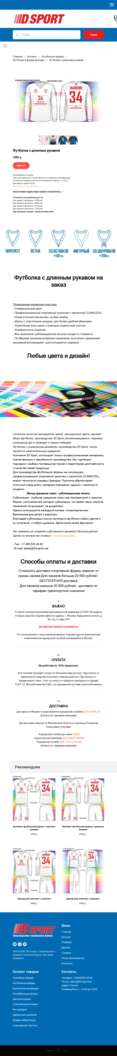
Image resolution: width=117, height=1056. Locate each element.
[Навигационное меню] (112, 4)
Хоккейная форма (23, 977)
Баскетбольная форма (25, 988)
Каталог (32, 56)
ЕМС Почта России (71, 741)
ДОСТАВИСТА (92, 711)
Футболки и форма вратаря (28, 60)
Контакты (67, 963)
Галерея (66, 952)
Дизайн (66, 947)
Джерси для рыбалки (25, 1014)
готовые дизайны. (64, 535)
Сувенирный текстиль (25, 1025)
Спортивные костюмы (25, 1004)
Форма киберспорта (24, 1020)
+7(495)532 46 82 (82, 977)
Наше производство (73, 958)
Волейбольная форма (25, 993)
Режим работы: (70, 989)
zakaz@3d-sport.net (80, 981)
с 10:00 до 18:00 (88, 989)
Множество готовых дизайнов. (26, 186)
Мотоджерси (20, 1009)
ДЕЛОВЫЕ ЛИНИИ (73, 738)
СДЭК (76, 734)
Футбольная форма (53, 56)
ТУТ (62, 192)
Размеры (67, 942)
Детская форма (22, 999)
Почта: (65, 981)
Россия (74, 985)
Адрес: (65, 985)
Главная (17, 56)
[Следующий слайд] (99, 101)
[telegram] (20, 944)
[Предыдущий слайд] (18, 101)
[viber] (25, 944)
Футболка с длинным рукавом (66, 60)
